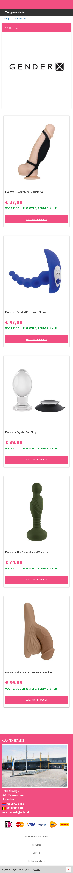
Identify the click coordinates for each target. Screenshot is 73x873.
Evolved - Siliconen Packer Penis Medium (28, 672)
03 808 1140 (15, 808)
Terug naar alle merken (15, 18)
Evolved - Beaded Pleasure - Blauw (25, 312)
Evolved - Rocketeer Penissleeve (24, 192)
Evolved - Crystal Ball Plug (20, 432)
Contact (36, 852)
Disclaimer (36, 844)
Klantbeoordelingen (36, 861)
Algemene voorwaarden (36, 836)
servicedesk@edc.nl (15, 812)
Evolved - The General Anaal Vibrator (26, 552)
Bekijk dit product (36, 219)
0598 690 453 (15, 804)
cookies (37, 869)
